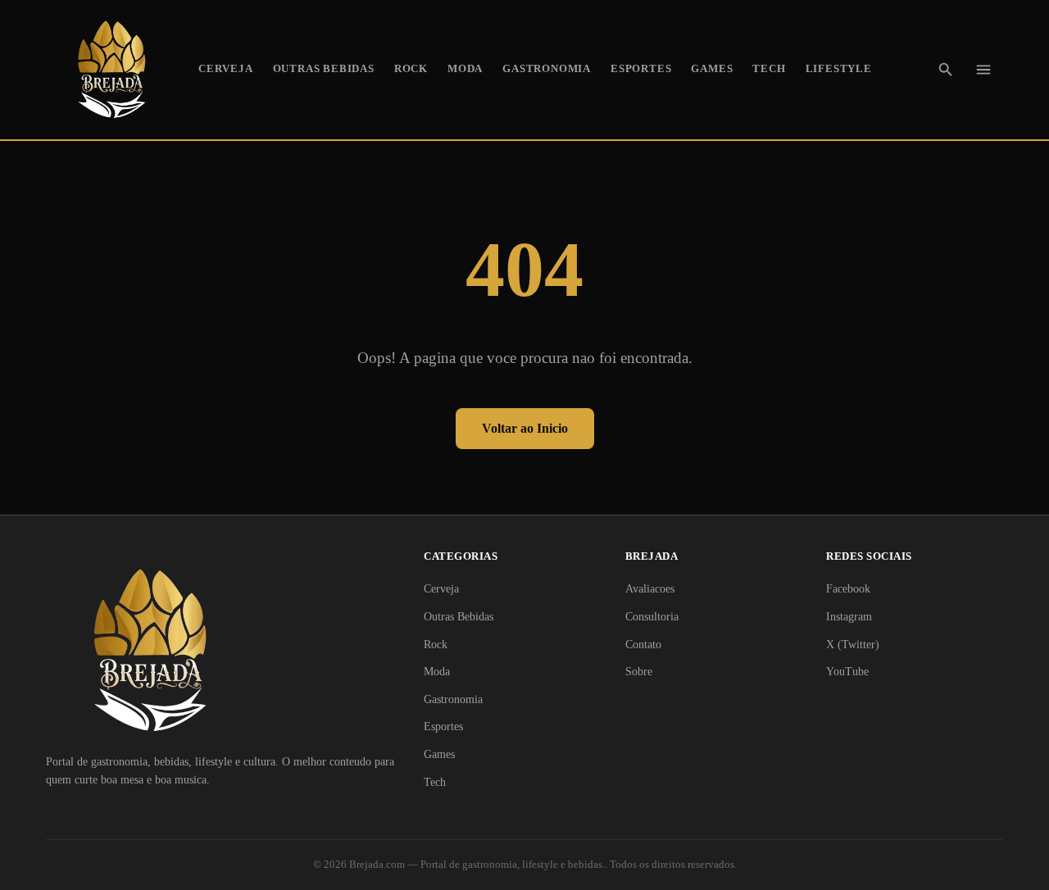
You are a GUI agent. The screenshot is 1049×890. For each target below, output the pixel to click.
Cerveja (225, 69)
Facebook (848, 589)
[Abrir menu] (983, 69)
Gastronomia (546, 69)
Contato (643, 644)
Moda (465, 69)
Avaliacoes (649, 589)
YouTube (847, 671)
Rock (411, 69)
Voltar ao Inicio (525, 428)
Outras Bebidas (324, 69)
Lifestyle (839, 69)
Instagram (849, 617)
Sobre (638, 671)
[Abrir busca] (945, 69)
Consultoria (652, 617)
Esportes (641, 69)
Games (712, 69)
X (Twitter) (852, 644)
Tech (768, 69)
